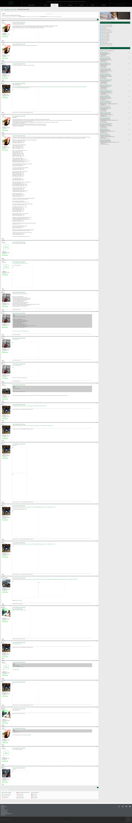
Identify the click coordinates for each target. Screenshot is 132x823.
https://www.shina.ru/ (15, 339)
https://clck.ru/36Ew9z (105, 36)
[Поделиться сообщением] (96, 22)
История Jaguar (3, 811)
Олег (3, 83)
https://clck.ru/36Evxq (105, 33)
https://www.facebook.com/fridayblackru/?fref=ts (19, 263)
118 (6, 374)
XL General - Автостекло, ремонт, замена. (109, 44)
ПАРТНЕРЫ (70, 5)
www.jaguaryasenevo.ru (104, 122)
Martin (3, 384)
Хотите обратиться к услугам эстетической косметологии (112, 43)
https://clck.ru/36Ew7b (105, 40)
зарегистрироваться (43, 16)
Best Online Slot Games (106, 29)
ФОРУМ (54, 5)
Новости (2, 807)
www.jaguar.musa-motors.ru (104, 56)
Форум (2, 9)
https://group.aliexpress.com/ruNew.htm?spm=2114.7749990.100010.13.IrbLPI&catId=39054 (39, 425)
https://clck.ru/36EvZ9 (105, 37)
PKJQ (13, 731)
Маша (3, 261)
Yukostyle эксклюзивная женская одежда (19, 609)
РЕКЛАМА (92, 5)
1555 (7, 94)
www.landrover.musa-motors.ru (105, 105)
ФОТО (61, 5)
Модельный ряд (3, 806)
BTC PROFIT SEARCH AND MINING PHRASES (109, 25)
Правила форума (5, 790)
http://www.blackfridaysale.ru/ (16, 365)
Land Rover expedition (4, 812)
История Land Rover (4, 810)
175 (6, 618)
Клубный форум (6, 9)
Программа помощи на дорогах (6, 813)
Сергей (3, 607)
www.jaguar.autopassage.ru (104, 94)
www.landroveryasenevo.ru (104, 144)
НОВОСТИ (45, 5)
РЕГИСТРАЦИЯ (122, 5)
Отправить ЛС (4, 35)
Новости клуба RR (13, 9)
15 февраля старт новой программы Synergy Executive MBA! (112, 26)
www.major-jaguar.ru (103, 67)
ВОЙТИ (118, 5)
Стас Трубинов (5, 577)
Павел (3, 292)
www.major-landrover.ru (104, 89)
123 (6, 671)
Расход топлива (104, 42)
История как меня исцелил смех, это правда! (110, 30)
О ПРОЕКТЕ (82, 5)
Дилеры (2, 805)
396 (6, 588)
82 (6, 33)
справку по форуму (22, 16)
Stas (17, 600)
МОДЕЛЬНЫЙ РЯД (31, 5)
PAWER (14, 387)
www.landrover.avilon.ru (104, 133)
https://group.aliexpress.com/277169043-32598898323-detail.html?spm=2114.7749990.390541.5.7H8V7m (39, 507)
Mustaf (3, 662)
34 (6, 395)
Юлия (3, 22)
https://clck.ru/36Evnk (105, 39)
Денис (3, 63)
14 (6, 251)
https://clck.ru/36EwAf (105, 35)
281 (6, 74)
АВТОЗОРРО (104, 5)
